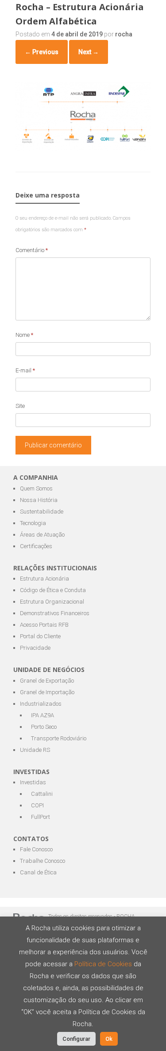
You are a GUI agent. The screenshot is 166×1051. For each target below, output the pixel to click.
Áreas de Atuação (42, 534)
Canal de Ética (38, 872)
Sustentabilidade (41, 511)
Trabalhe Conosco (42, 860)
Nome (24, 335)
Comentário (31, 250)
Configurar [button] (76, 1038)
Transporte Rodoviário (58, 738)
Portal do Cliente (40, 636)
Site (20, 406)
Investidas (33, 782)
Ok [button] (108, 1038)
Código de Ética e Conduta (53, 590)
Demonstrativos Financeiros (54, 613)
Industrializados (41, 703)
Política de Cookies (104, 964)
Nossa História (39, 500)
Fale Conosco (36, 849)
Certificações (36, 546)
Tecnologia (33, 523)
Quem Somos (36, 488)
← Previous (41, 51)
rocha (123, 34)
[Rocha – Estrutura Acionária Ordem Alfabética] (83, 148)
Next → (88, 51)
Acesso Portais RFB (44, 624)
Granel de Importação (47, 692)
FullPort (40, 817)
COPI (37, 805)
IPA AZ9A (42, 715)
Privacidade (35, 647)
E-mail (25, 370)
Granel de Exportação (47, 680)
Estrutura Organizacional (52, 601)
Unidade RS (35, 750)
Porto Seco (44, 726)
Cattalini (42, 793)
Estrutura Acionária (44, 578)
